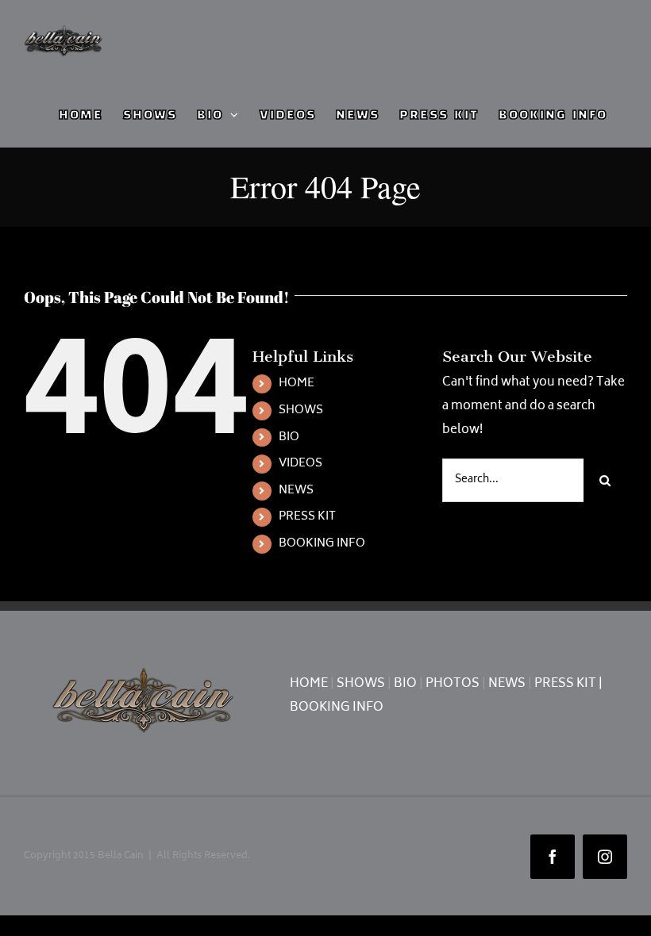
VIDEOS (300, 464)
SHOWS (301, 410)
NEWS (296, 491)
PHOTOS (453, 684)
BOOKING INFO (322, 544)
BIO (289, 437)
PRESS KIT (307, 517)
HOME (296, 383)
